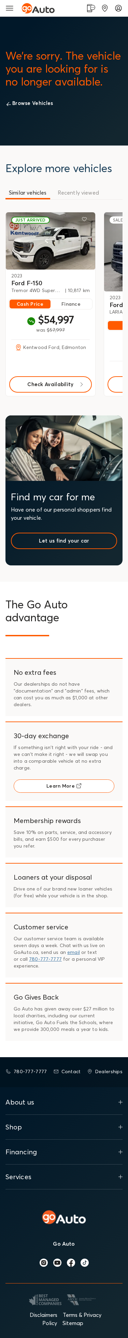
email (73, 952)
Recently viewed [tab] (78, 192)
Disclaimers (43, 1314)
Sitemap (72, 1323)
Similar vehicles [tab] (28, 192)
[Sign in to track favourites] (86, 220)
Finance (71, 304)
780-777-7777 (45, 959)
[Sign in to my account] (118, 8)
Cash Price (30, 304)
